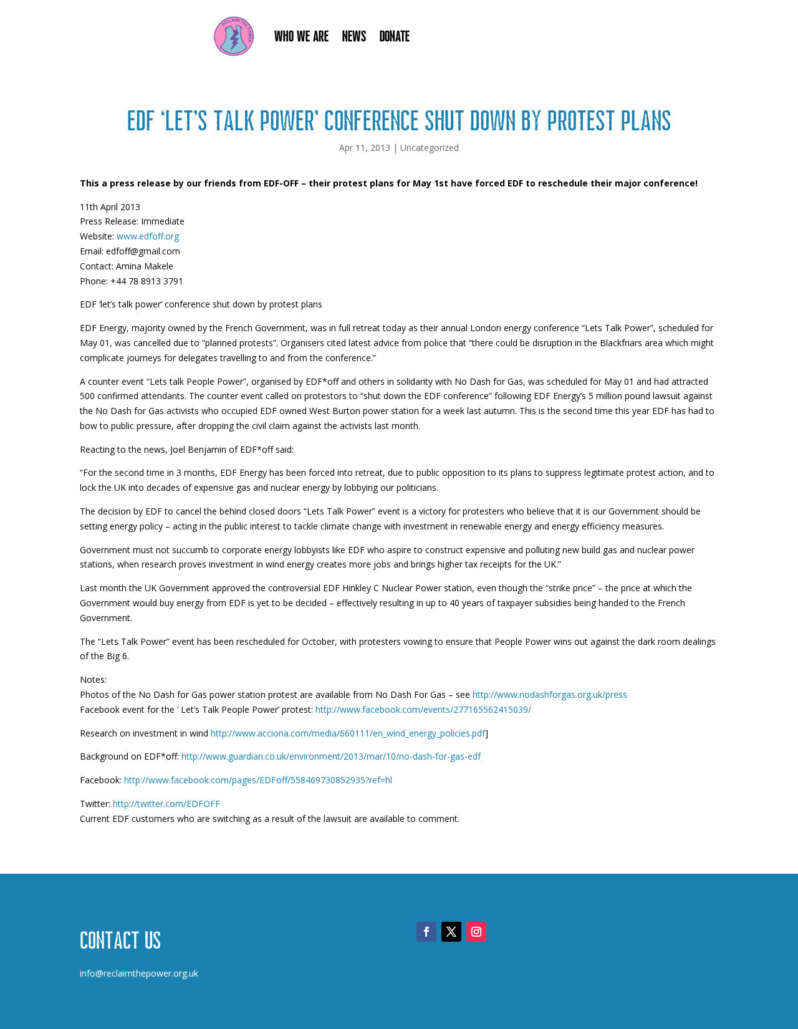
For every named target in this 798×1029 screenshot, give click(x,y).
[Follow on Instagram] (476, 932)
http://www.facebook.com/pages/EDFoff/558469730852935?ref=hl (258, 780)
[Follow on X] (451, 932)
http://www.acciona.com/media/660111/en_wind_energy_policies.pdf (348, 733)
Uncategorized (429, 147)
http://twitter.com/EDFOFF (166, 803)
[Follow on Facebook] (426, 932)
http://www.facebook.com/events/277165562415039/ (423, 709)
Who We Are (301, 36)
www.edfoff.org (148, 236)
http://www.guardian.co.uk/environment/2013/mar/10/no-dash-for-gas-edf (331, 756)
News (354, 36)
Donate (395, 36)
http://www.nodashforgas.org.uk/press (550, 694)
